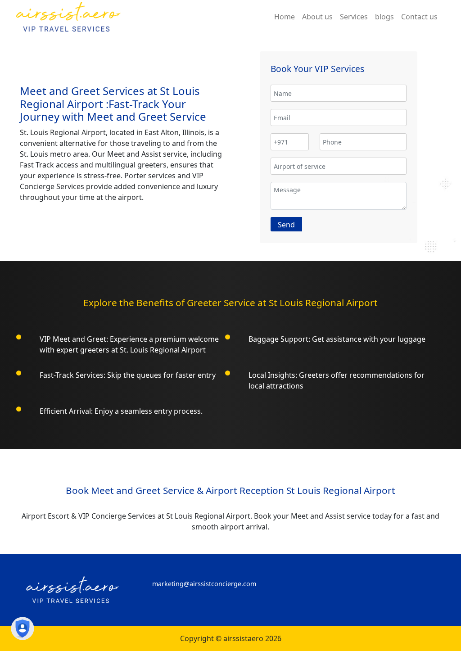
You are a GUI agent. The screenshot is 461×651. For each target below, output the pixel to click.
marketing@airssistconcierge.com (204, 583)
